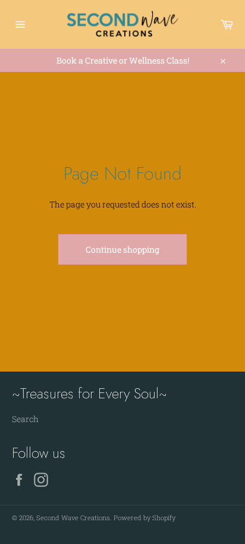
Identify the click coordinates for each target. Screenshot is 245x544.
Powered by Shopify (144, 517)
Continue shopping (122, 249)
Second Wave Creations (73, 517)
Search (25, 418)
